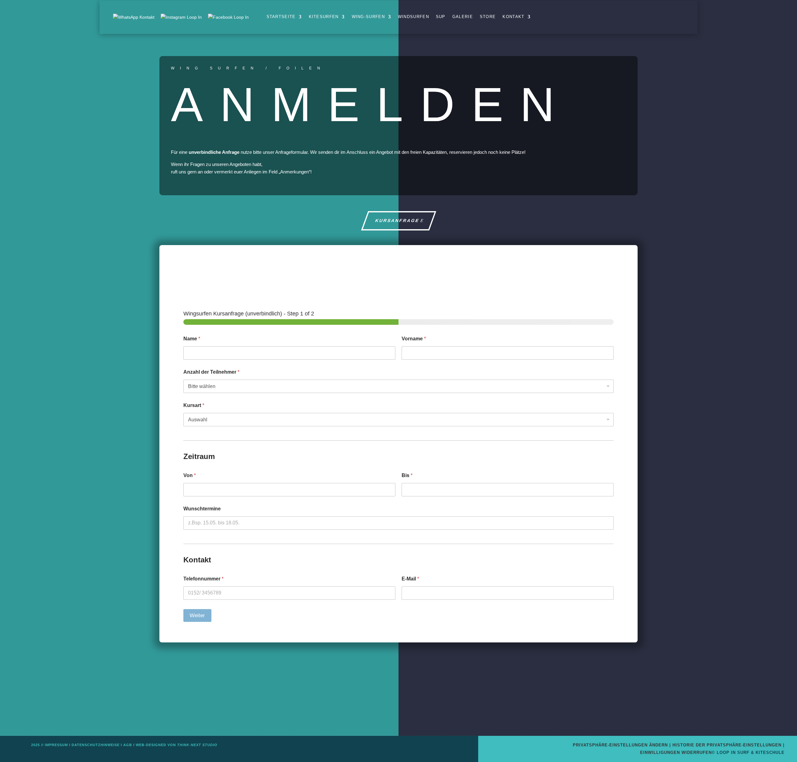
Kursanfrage (397, 220)
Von (189, 475)
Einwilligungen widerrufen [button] (676, 752)
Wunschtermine (202, 508)
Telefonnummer (203, 578)
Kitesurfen (324, 16)
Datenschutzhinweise (96, 745)
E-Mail (410, 578)
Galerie (462, 16)
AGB (127, 745)
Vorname (414, 338)
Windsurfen (413, 16)
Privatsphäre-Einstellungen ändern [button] (620, 745)
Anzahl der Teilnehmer (211, 372)
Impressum (56, 745)
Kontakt (513, 16)
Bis (407, 475)
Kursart (193, 405)
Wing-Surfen (368, 16)
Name (191, 338)
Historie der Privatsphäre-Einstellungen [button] (726, 745)
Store (488, 16)
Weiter (197, 615)
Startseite (281, 16)
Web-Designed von (176, 745)
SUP (441, 16)
